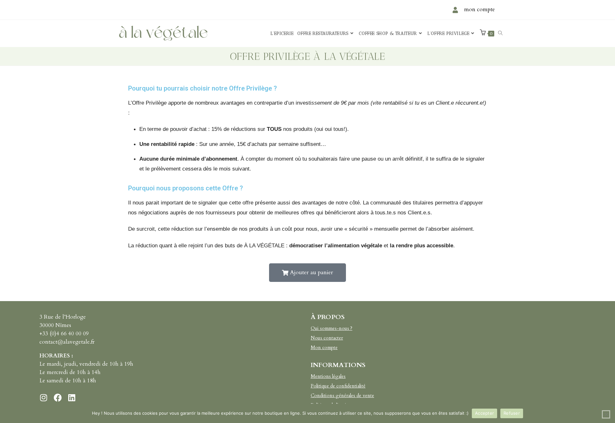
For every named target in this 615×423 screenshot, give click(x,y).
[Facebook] (57, 397)
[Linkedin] (71, 397)
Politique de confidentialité (338, 386)
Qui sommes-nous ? (331, 328)
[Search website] (500, 33)
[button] (307, 272)
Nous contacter (327, 338)
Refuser (512, 413)
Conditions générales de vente (342, 395)
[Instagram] (43, 397)
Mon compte (324, 347)
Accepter (484, 413)
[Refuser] (606, 414)
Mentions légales (328, 376)
